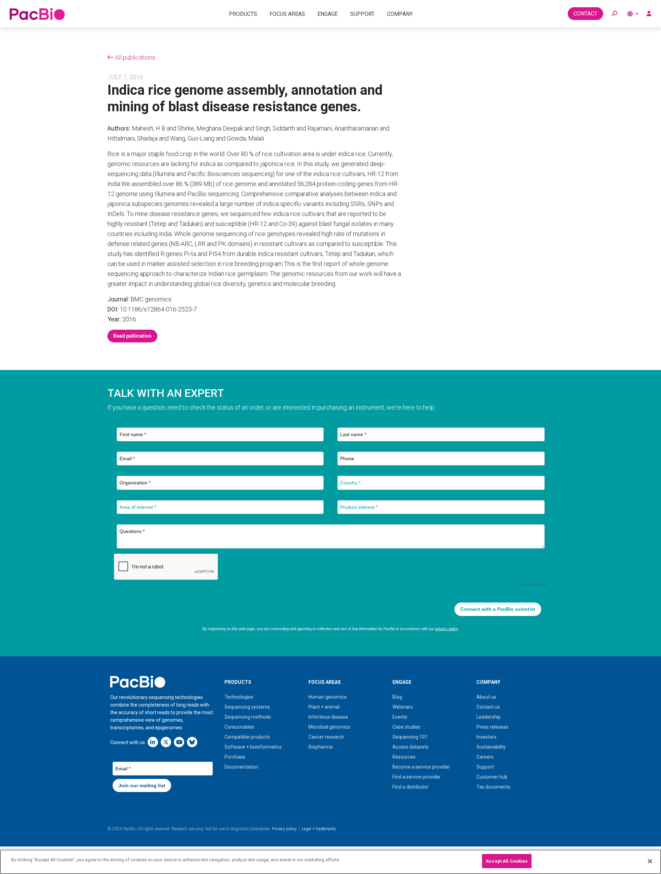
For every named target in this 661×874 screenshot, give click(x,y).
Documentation (241, 767)
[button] (614, 13)
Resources (404, 757)
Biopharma (320, 747)
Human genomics (327, 697)
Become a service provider (421, 767)
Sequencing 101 (410, 737)
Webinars (402, 707)
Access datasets (410, 747)
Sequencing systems (247, 707)
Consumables (239, 727)
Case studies (406, 727)
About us (486, 697)
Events (399, 717)
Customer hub (491, 777)
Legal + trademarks (319, 828)
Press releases (492, 727)
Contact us (488, 707)
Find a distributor (410, 787)
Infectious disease (328, 717)
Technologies (238, 697)
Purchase (234, 757)
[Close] (650, 861)
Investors (486, 737)
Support (485, 767)
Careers (485, 757)
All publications (134, 57)
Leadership (488, 717)
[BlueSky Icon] (192, 742)
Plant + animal (323, 707)
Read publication (132, 336)
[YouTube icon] (179, 742)
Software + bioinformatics (253, 747)
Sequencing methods (247, 717)
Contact (585, 13)
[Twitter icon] (166, 742)
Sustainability (491, 747)
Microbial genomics (329, 727)
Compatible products (247, 737)
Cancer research (326, 737)
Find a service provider (416, 777)
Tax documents (493, 787)
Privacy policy (284, 828)
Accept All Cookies (506, 861)
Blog (397, 697)
